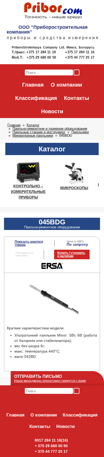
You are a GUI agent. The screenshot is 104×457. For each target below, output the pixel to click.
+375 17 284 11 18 (41, 52)
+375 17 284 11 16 (79, 52)
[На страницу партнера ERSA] (52, 268)
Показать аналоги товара (29, 243)
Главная (33, 85)
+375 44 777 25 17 (79, 57)
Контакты (76, 98)
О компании (66, 85)
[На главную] (53, 11)
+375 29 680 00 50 (42, 57)
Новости (52, 111)
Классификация (36, 98)
